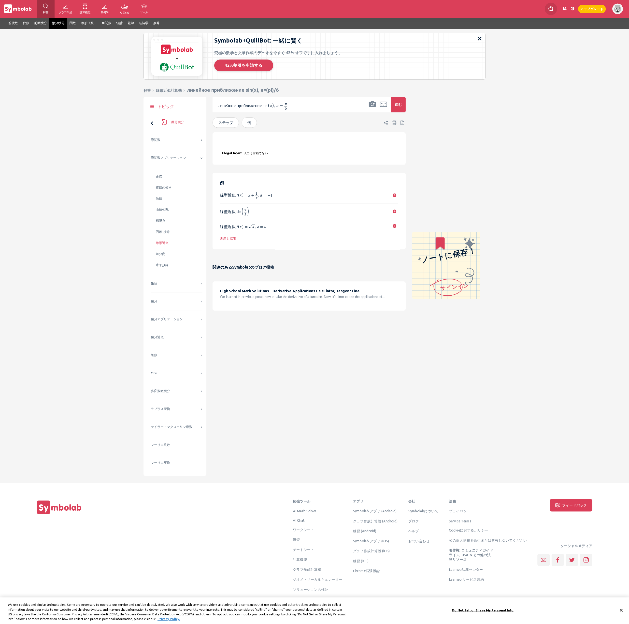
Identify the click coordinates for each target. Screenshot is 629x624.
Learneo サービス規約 (466, 579)
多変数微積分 (160, 391)
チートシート (303, 549)
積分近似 (157, 337)
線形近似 (162, 243)
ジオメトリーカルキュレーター (318, 579)
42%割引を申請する (244, 65)
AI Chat (299, 520)
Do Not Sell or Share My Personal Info (483, 610)
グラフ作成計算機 (307, 569)
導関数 (155, 140)
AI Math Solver (304, 511)
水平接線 (162, 265)
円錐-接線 (163, 232)
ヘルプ (413, 531)
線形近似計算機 (169, 90)
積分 (154, 301)
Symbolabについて (423, 511)
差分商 (160, 254)
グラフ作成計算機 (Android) (375, 521)
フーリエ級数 (160, 445)
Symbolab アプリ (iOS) (371, 541)
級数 (154, 355)
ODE (154, 373)
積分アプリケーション (167, 319)
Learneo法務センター (466, 569)
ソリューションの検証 (310, 589)
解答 (147, 90)
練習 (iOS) (361, 561)
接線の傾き (164, 187)
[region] (314, 610)
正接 (159, 176)
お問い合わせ (418, 541)
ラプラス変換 (160, 409)
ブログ (413, 521)
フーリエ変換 (160, 463)
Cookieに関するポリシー (468, 530)
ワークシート (303, 530)
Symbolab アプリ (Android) (375, 511)
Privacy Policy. (168, 619)
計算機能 (300, 560)
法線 (159, 198)
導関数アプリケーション (168, 158)
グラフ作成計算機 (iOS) (371, 551)
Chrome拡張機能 (366, 571)
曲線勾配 (162, 210)
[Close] (621, 610)
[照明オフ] (572, 9)
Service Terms (460, 521)
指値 (154, 283)
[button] (372, 108)
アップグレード (592, 8)
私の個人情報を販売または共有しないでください (488, 540)
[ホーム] (59, 514)
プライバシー (459, 511)
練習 (296, 540)
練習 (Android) (364, 531)
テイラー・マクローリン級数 (171, 427)
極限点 (160, 221)
